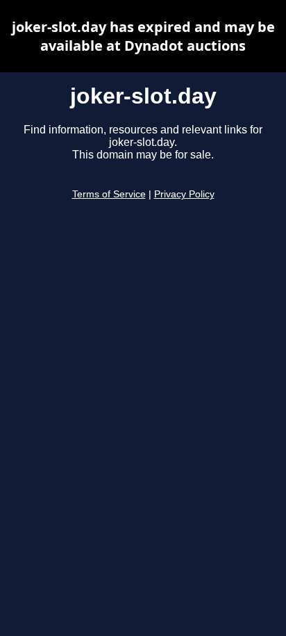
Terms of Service (109, 194)
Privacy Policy (184, 194)
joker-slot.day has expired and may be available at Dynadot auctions (143, 36)
